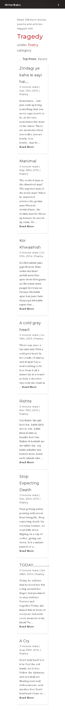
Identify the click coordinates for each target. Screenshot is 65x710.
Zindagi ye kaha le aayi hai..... (30, 75)
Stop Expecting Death (29, 483)
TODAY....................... (34, 565)
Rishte (25, 401)
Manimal (27, 161)
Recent (42, 58)
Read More (26, 146)
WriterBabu (13, 4)
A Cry (24, 641)
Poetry (33, 45)
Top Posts (29, 58)
